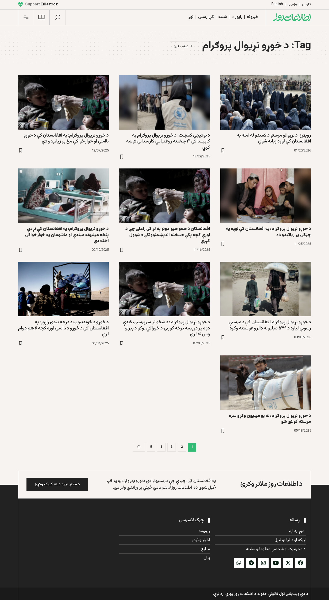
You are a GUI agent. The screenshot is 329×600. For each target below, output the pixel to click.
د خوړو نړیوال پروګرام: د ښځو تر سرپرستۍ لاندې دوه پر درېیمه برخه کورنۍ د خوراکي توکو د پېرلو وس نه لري (166, 328)
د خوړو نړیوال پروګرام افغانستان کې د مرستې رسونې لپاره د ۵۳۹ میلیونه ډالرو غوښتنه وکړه (270, 325)
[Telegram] (251, 563)
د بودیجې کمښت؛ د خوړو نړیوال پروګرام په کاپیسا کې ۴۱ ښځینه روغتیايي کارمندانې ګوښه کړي (168, 141)
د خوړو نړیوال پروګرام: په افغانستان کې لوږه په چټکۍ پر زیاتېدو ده (268, 231)
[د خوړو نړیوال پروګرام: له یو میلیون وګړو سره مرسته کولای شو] (265, 382)
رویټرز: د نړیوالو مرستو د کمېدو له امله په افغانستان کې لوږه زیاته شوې (274, 138)
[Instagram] (263, 563)
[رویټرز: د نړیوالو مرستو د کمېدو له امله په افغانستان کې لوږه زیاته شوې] (265, 102)
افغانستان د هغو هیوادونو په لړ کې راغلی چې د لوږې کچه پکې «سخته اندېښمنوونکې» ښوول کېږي (167, 235)
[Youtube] (276, 563)
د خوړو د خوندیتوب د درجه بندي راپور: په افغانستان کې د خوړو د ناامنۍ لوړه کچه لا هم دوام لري (63, 328)
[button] (57, 17)
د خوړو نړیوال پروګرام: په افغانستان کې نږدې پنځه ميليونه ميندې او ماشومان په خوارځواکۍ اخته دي (67, 235)
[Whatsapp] (239, 563)
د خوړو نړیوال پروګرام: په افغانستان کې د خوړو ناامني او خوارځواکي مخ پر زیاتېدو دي (66, 138)
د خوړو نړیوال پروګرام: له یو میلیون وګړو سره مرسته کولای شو (270, 418)
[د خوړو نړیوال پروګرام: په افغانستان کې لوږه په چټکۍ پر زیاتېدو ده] (265, 195)
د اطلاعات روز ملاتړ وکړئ (271, 484)
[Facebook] (300, 563)
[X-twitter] (288, 563)
